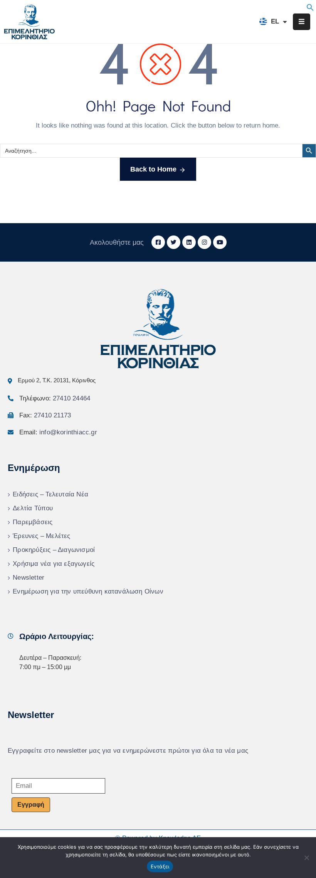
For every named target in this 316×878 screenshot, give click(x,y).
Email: (58, 432)
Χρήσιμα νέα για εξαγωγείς (53, 563)
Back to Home (153, 169)
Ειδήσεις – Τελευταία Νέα (50, 494)
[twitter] (173, 242)
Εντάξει (160, 866)
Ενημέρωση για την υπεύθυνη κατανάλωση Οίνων (88, 591)
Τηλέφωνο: (54, 398)
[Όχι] (306, 857)
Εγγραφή (30, 804)
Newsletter (28, 577)
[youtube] (220, 242)
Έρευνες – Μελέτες (41, 536)
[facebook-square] (158, 242)
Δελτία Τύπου (33, 508)
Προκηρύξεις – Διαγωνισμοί (54, 549)
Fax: (45, 415)
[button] (310, 6)
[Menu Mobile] (301, 21)
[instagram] (204, 242)
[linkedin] (189, 242)
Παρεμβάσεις (32, 522)
